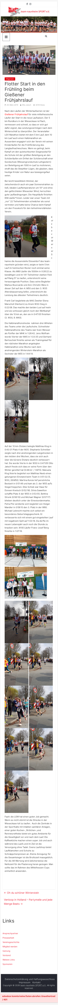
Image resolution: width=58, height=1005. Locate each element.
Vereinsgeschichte (11, 942)
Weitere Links (9, 959)
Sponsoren (7, 964)
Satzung (6, 951)
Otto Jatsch (26, 105)
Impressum (24, 982)
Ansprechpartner (10, 933)
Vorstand (7, 955)
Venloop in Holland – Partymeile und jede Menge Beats (28, 901)
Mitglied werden (10, 946)
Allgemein (10, 79)
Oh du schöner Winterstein (21, 892)
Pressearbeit (8, 938)
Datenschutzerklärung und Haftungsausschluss (30, 979)
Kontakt (36, 982)
